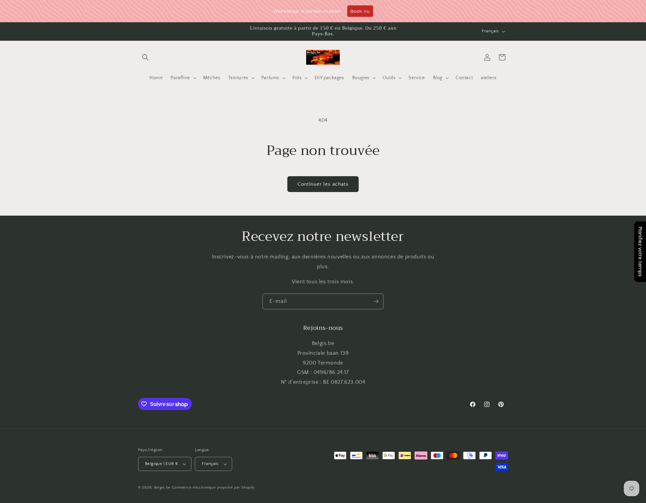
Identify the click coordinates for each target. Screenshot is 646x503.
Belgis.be (162, 487)
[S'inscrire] (375, 301)
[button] (145, 57)
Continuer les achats (323, 184)
